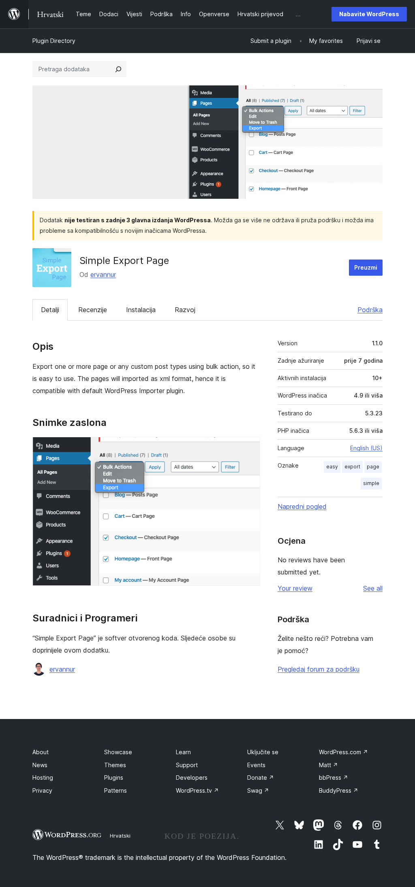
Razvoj (185, 310)
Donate (260, 777)
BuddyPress (338, 790)
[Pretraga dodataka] (118, 69)
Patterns (115, 790)
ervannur (103, 274)
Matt (328, 765)
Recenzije (92, 310)
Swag (258, 790)
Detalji (50, 310)
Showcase (118, 752)
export (352, 467)
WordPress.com (343, 752)
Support (187, 765)
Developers (192, 777)
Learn (183, 752)
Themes (115, 765)
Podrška (370, 310)
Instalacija (141, 310)
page (373, 467)
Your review (295, 588)
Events (256, 765)
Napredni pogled (302, 506)
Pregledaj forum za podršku (318, 669)
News (39, 765)
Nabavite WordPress (369, 14)
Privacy (42, 790)
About (40, 752)
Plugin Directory (53, 40)
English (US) (366, 448)
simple (371, 483)
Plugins (113, 777)
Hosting (42, 777)
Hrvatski (120, 835)
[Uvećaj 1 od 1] (249, 448)
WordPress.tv (197, 790)
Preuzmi (365, 267)
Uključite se (262, 752)
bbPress (333, 777)
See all (373, 588)
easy (332, 467)
